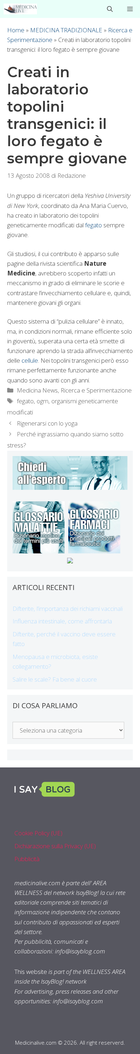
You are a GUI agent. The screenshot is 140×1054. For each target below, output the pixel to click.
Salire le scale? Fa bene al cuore (55, 679)
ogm (42, 401)
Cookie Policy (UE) (38, 833)
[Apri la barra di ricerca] (110, 9)
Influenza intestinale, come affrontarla (62, 621)
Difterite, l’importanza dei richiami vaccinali (68, 608)
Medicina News (37, 390)
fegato (93, 225)
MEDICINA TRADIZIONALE (66, 30)
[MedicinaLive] (20, 9)
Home (15, 30)
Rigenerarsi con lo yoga (47, 423)
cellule (30, 360)
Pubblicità (26, 859)
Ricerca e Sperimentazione (96, 390)
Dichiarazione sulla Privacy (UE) (55, 846)
